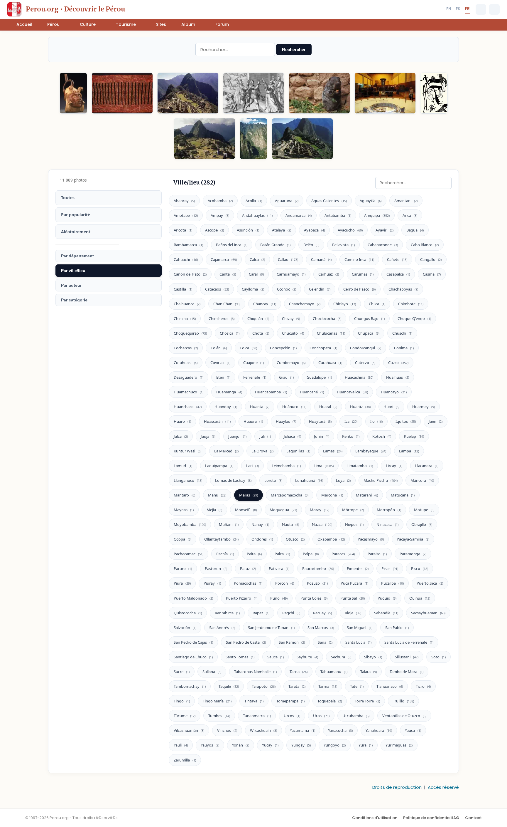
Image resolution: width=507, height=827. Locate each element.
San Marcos (320, 627)
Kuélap (414, 436)
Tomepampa (290, 701)
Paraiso (377, 553)
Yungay (301, 745)
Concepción (283, 347)
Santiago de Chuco (193, 657)
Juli (265, 436)
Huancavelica (352, 392)
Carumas (363, 274)
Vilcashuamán (189, 730)
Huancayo (394, 392)
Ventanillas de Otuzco (404, 715)
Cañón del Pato (190, 274)
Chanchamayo (304, 303)
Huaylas (286, 421)
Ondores (262, 539)
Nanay (260, 524)
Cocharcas (186, 347)
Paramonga (413, 553)
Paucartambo (318, 568)
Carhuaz (328, 274)
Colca (248, 347)
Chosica (229, 333)
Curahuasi (330, 362)
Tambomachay (190, 686)
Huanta (259, 406)
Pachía (225, 553)
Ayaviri (384, 230)
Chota (260, 333)
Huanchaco (188, 406)
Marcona (332, 495)
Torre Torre (367, 701)
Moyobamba (190, 524)
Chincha (185, 318)
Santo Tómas (240, 657)
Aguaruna (286, 200)
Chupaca (368, 333)
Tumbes (219, 715)
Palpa (311, 553)
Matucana (403, 495)
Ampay (220, 215)
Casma (432, 274)
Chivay (291, 318)
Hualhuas (397, 377)
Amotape (186, 215)
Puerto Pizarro (241, 598)
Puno (279, 598)
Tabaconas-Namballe (255, 671)
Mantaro (184, 495)
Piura (182, 583)
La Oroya (262, 451)
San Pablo (397, 627)
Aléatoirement (75, 231)
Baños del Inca (231, 244)
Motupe (424, 509)
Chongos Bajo (369, 318)
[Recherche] (481, 9)
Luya (343, 480)
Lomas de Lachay (233, 480)
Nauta (290, 524)
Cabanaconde (383, 244)
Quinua (419, 598)
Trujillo (403, 701)
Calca (257, 259)
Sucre (182, 671)
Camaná (321, 259)
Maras (248, 495)
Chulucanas (331, 333)
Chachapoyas (403, 289)
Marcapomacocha (289, 495)
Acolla (254, 200)
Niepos (354, 524)
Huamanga (229, 392)
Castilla (183, 289)
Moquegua (283, 509)
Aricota (183, 230)
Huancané (312, 392)
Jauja (208, 436)
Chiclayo (344, 303)
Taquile (229, 686)
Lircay (394, 465)
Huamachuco (188, 392)
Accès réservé (443, 787)
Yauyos (210, 745)
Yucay (270, 745)
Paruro (183, 568)
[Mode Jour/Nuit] (494, 9)
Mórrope (353, 509)
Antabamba (338, 215)
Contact (473, 818)
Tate (357, 686)
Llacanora (426, 465)
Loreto (273, 480)
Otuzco (295, 539)
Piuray (212, 583)
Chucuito (293, 333)
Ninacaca (387, 524)
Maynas (184, 509)
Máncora (422, 480)
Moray (319, 509)
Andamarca (298, 215)
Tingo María (217, 701)
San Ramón (292, 642)
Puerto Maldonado (193, 598)
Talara (368, 671)
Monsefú (246, 509)
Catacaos (217, 289)
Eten (223, 377)
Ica (350, 421)
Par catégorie (74, 300)
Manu (217, 495)
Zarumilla (185, 760)
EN (448, 9)
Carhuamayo (291, 274)
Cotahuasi (185, 362)
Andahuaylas (257, 215)
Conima (404, 347)
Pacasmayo (371, 539)
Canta (227, 274)
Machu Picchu (381, 480)
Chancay (264, 303)
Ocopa (182, 539)
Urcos (292, 715)
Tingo (182, 701)
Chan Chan (226, 303)
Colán (219, 347)
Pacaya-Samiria (413, 539)
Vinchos (227, 730)
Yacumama (302, 730)
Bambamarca (188, 244)
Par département (77, 256)
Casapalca (398, 274)
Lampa (409, 451)
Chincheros (221, 318)
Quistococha (188, 612)
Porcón (284, 583)
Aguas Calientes (329, 200)
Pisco (419, 568)
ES (458, 9)
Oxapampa (331, 539)
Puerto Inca (430, 583)
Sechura (341, 657)
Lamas (332, 451)
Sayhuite (307, 657)
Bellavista (343, 244)
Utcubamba (355, 715)
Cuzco (398, 362)
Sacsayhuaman (428, 612)
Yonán (240, 745)
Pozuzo (317, 583)
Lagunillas (298, 451)
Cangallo (431, 259)
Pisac (389, 568)
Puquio (387, 598)
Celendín (319, 289)
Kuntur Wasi (187, 451)
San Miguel (359, 627)
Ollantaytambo (221, 539)
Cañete (397, 259)
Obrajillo (421, 524)
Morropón (389, 509)
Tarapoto (264, 686)
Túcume (184, 715)
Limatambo (360, 465)
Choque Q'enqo (414, 318)
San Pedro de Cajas (193, 642)
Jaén (435, 421)
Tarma (327, 686)
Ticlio (423, 686)
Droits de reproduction (397, 787)
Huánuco (294, 406)
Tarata (296, 686)
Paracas (343, 553)
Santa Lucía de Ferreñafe (408, 642)
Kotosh (381, 436)
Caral (256, 274)
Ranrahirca (227, 612)
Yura (366, 745)
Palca (282, 553)
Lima (324, 465)
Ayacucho (350, 230)
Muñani (229, 524)
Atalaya (281, 230)
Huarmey (423, 406)
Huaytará (320, 421)
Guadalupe (319, 377)
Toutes (68, 197)
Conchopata (323, 347)
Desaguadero (188, 377)
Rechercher (294, 49)
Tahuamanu (333, 671)
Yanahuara (379, 730)
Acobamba (220, 200)
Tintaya (253, 701)
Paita (254, 553)
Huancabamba (271, 392)
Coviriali (220, 362)
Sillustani (406, 657)
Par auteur (71, 285)
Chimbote (410, 303)
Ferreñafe (254, 377)
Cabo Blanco (425, 244)
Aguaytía (370, 200)
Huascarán (217, 421)
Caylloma (253, 289)
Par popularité (75, 214)
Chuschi (402, 333)
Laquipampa (219, 465)
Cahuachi (186, 259)
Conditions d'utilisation (374, 818)
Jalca (181, 436)
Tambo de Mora (406, 671)
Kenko (350, 436)
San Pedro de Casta (246, 642)
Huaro (182, 421)
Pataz (248, 568)
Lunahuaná (309, 480)
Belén (311, 244)
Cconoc (286, 289)
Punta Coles (313, 598)
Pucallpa (392, 583)
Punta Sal (352, 598)
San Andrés (222, 627)
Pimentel (358, 568)
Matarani (367, 495)
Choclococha (327, 318)
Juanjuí (237, 436)
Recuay (322, 612)
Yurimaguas (399, 745)
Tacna (298, 671)
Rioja (353, 612)
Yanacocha (340, 730)
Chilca (377, 303)
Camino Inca (359, 259)
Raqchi (291, 612)
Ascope (214, 230)
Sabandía (386, 612)
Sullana (211, 671)
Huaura (253, 421)
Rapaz (261, 612)
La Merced (226, 451)
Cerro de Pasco (359, 289)
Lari (252, 465)
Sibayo (373, 657)
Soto (438, 657)
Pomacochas (248, 583)
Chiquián (258, 318)
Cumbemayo (291, 362)
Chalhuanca (187, 303)
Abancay (184, 200)
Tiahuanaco (389, 686)
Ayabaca (314, 230)
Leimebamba (286, 465)
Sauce (275, 657)
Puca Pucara (354, 583)
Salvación (185, 627)
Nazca (322, 524)
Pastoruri (216, 568)
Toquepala (329, 701)
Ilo (376, 421)
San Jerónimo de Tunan (271, 627)
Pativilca (279, 568)
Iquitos (406, 421)
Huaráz (360, 406)
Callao (288, 259)
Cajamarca (224, 259)
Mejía (214, 509)
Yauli (181, 745)
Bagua (415, 230)
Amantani (406, 200)
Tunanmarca (257, 715)
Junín (321, 436)
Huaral (328, 406)
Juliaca (292, 436)
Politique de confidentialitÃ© (431, 818)
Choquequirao (190, 333)
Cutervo (365, 362)
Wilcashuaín (263, 730)
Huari (391, 406)
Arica (410, 215)
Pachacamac (188, 553)
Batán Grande (275, 244)
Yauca (413, 730)
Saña (325, 642)
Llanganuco (188, 480)
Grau (286, 377)
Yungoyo (335, 745)
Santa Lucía (358, 642)
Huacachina (359, 377)
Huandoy (225, 406)
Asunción (248, 230)
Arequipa (377, 215)
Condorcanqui (365, 347)
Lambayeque (370, 451)
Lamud (183, 465)
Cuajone (253, 362)
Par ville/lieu (73, 270)
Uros (321, 715)
